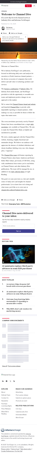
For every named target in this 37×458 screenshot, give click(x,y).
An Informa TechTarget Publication (19, 1)
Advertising (19, 392)
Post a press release (14, 366)
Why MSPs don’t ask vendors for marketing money (19, 310)
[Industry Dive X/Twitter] (10, 381)
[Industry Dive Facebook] (6, 381)
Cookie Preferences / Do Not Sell (11, 451)
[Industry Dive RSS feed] (14, 381)
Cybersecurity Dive (22, 412)
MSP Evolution (26, 204)
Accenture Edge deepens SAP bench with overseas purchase (18, 285)
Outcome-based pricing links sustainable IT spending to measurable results (18, 301)
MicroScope (20, 417)
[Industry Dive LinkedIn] (3, 381)
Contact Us (4, 398)
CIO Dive (19, 409)
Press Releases (6, 409)
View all (4, 366)
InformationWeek (21, 414)
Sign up (28, 5)
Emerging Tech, (14, 204)
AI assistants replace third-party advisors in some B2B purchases (17, 267)
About (3, 392)
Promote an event (21, 401)
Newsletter (4, 401)
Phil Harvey (9, 27)
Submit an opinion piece (23, 398)
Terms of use (15, 449)
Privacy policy (5, 449)
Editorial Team (5, 395)
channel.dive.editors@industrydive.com (14, 190)
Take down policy (25, 449)
